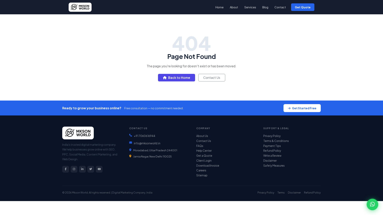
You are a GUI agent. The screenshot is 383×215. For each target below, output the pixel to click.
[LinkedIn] (82, 169)
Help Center (204, 150)
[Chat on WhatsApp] (372, 204)
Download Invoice (207, 165)
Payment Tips (272, 146)
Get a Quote (204, 155)
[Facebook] (65, 169)
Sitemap (201, 175)
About (234, 7)
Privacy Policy (272, 136)
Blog (265, 7)
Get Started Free (304, 108)
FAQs (199, 146)
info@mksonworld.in (147, 143)
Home (219, 7)
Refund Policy (272, 150)
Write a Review (272, 155)
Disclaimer (270, 160)
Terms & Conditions (276, 141)
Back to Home (179, 77)
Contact (280, 7)
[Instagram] (74, 169)
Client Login (204, 160)
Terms (281, 192)
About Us (202, 136)
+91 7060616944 (144, 136)
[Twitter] (90, 169)
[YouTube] (99, 169)
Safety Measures (274, 165)
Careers (201, 170)
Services (250, 7)
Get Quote (303, 7)
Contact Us (211, 77)
